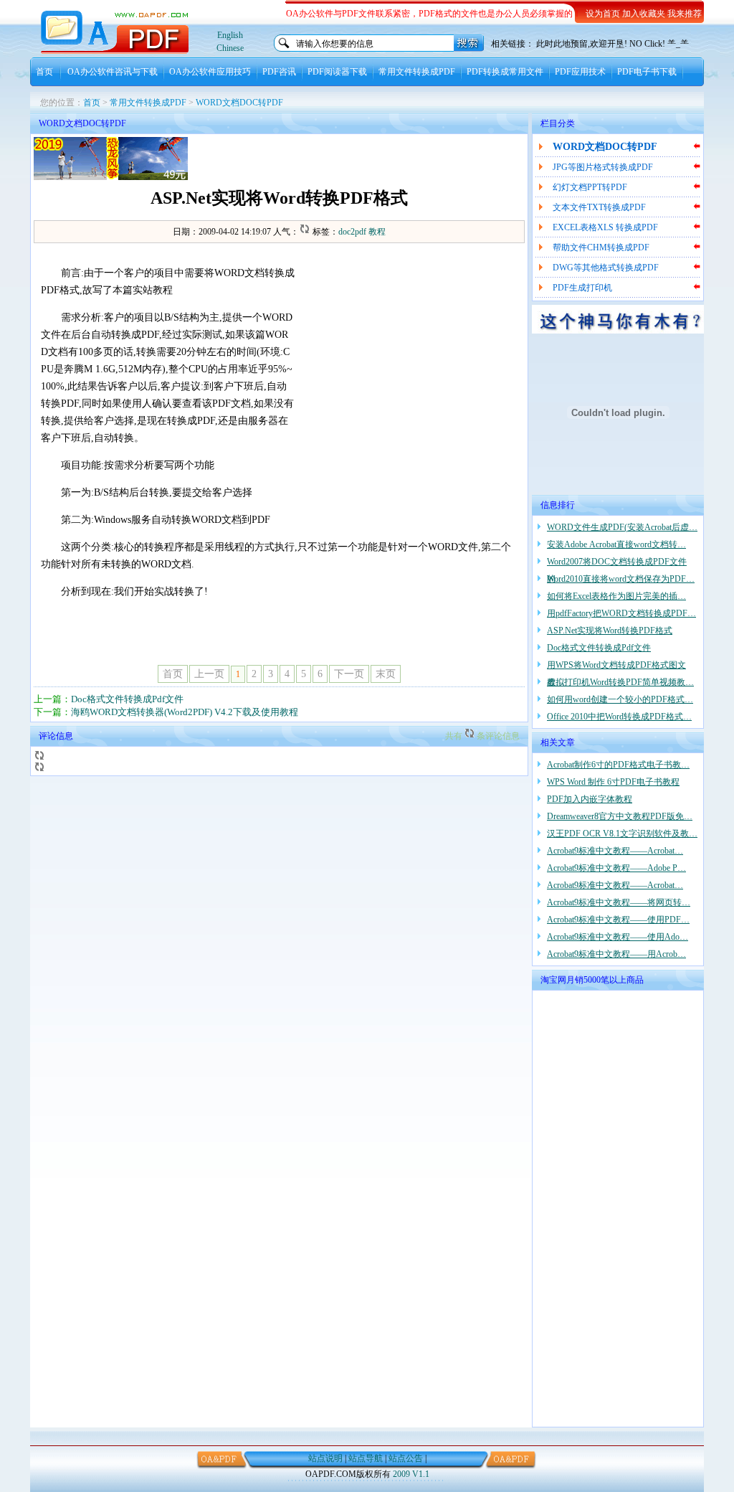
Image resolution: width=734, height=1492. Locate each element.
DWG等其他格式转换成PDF (606, 268)
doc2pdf (352, 232)
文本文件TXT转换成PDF (599, 207)
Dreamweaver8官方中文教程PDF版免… (619, 816)
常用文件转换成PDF (416, 72)
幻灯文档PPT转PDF (590, 187)
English (230, 35)
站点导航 (365, 1458)
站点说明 (325, 1458)
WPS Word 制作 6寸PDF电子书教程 (613, 782)
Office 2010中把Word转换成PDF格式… (619, 717)
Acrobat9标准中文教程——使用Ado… (617, 937)
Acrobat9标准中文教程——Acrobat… (615, 851)
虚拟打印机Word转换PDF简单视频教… (620, 682)
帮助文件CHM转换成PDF (601, 247)
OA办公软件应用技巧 (210, 72)
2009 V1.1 (411, 1474)
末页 (386, 674)
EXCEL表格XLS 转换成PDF (605, 227)
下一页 (349, 674)
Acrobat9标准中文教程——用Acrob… (616, 954)
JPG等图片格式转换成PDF (603, 167)
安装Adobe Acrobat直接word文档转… (616, 544)
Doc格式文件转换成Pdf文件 (127, 699)
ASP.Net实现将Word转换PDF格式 (609, 630)
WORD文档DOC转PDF (239, 103)
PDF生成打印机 (582, 288)
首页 (44, 72)
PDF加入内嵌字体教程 (589, 799)
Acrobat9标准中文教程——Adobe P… (616, 868)
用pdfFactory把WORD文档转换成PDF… (621, 613)
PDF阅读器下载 (337, 72)
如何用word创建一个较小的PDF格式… (620, 699)
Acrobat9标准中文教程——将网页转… (618, 902)
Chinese (230, 48)
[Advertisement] (357, 158)
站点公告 (406, 1458)
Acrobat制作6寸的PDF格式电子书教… (618, 765)
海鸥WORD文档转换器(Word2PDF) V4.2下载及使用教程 (184, 712)
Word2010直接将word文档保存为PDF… (621, 579)
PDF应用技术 (580, 72)
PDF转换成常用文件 (505, 72)
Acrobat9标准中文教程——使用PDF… (618, 920)
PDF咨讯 (279, 72)
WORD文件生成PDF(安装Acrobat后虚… (622, 527)
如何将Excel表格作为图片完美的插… (616, 596)
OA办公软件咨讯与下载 (112, 72)
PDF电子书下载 (647, 72)
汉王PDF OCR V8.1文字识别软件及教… (622, 833)
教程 (377, 232)
